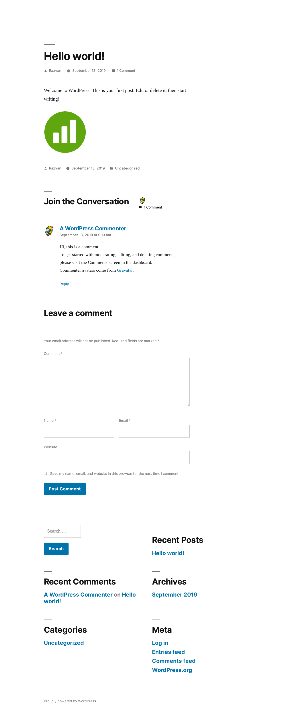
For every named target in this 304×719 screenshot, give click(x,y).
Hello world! (168, 553)
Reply (64, 284)
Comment (53, 353)
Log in (160, 642)
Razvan (55, 70)
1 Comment (126, 70)
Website (50, 447)
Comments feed (174, 660)
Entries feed (168, 652)
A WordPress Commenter (78, 594)
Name (50, 420)
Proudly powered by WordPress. (70, 701)
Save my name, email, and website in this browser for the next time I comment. (114, 473)
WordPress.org (172, 670)
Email (125, 420)
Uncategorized (127, 168)
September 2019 (174, 594)
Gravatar (125, 270)
